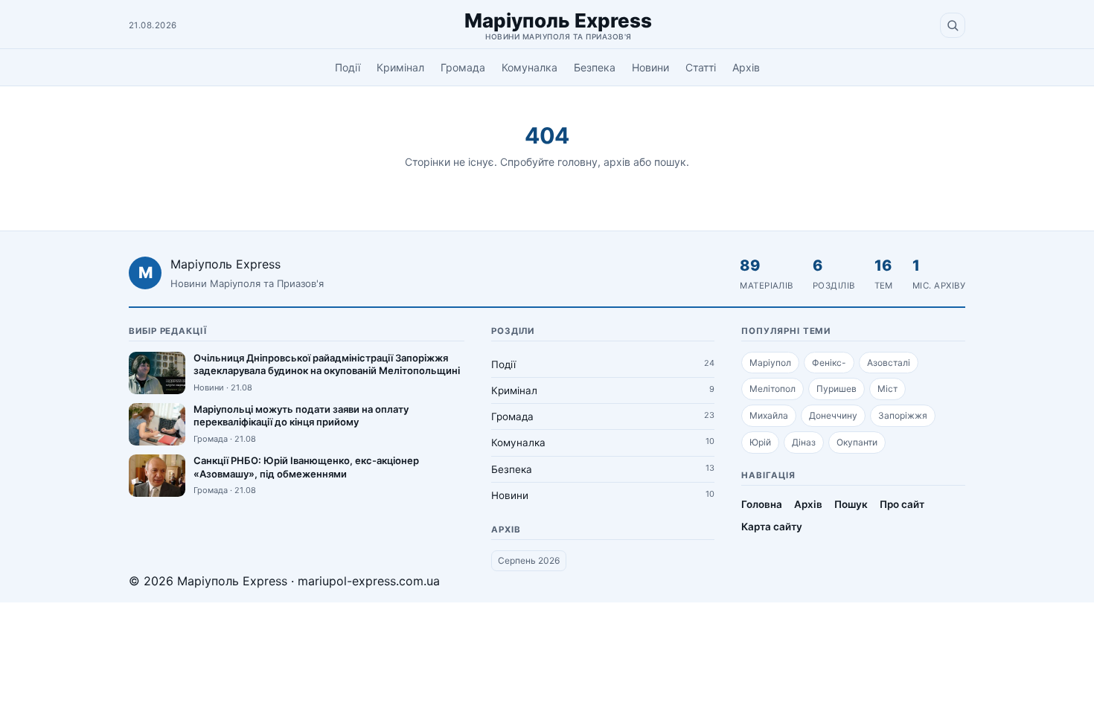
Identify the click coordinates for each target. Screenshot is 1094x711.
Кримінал (400, 67)
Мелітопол (772, 388)
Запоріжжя (902, 415)
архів (617, 161)
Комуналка (529, 67)
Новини (650, 67)
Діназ (804, 442)
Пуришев (836, 388)
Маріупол (770, 362)
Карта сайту (771, 527)
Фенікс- (829, 362)
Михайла (768, 415)
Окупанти (857, 442)
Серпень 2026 (529, 560)
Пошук (851, 504)
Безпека (594, 67)
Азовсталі (888, 362)
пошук (670, 161)
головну (577, 161)
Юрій (760, 442)
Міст (887, 388)
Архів (746, 67)
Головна (761, 504)
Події (347, 67)
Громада (463, 67)
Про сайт (902, 504)
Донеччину (833, 415)
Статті (700, 67)
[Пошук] (952, 25)
